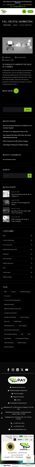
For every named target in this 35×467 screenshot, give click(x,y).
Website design (7, 277)
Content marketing (25, 291)
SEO (4, 268)
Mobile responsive (8, 263)
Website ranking (8, 347)
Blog (4, 235)
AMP (5, 291)
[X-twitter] (22, 369)
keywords (7, 321)
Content (13, 291)
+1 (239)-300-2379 (10, 4)
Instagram (6, 254)
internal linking (24, 317)
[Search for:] (17, 175)
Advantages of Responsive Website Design (15, 145)
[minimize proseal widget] (33, 456)
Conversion (7, 296)
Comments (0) (21, 57)
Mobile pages (17, 321)
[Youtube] (26, 369)
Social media (6, 272)
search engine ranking (10, 334)
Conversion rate (7, 245)
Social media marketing (21, 338)
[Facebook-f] (8, 369)
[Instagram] (12, 369)
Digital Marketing (9, 304)
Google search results (10, 313)
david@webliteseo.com (19, 6)
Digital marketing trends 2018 (12, 308)
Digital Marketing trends (10, 249)
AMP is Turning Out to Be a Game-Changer (15, 141)
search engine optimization (11, 330)
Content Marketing (8, 240)
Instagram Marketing (10, 317)
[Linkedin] (17, 369)
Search (28, 110)
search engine (23, 325)
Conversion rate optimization (12, 300)
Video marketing (8, 342)
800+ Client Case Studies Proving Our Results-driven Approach (17, 2)
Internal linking (7, 258)
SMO (29, 334)
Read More (7, 91)
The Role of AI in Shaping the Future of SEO (15, 131)
